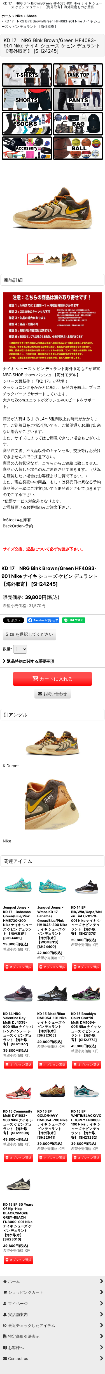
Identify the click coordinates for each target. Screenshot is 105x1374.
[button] (35, 259)
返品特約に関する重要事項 (30, 661)
